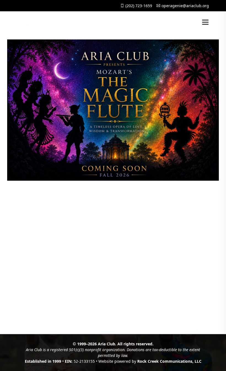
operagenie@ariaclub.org (185, 5)
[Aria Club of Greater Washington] (39, 22)
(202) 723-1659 (138, 5)
